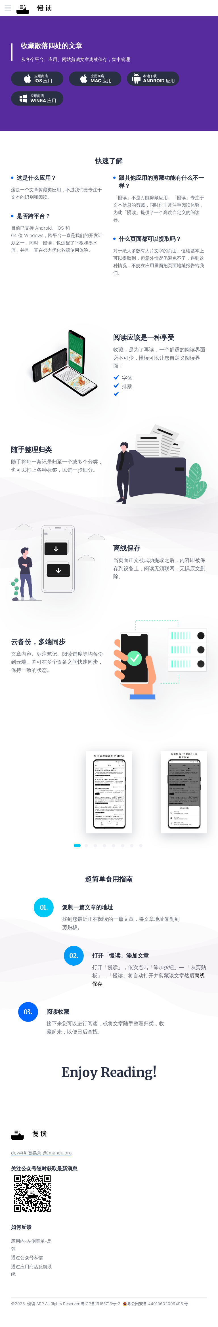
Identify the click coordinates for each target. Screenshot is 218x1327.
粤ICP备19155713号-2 (100, 1303)
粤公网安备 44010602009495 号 (157, 1303)
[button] (77, 845)
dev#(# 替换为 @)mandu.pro (41, 1153)
